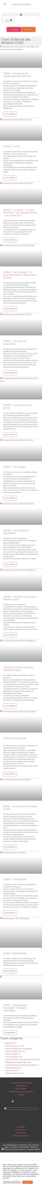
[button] (21, 14)
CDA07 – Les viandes (14, 466)
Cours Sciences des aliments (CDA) (20, 1059)
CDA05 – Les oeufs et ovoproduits (14, 342)
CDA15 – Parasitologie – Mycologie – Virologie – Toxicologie (15, 1008)
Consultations (21, 1086)
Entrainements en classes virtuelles (20, 1065)
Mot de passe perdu (21, 1136)
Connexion (21, 1130)
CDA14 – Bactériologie (14, 953)
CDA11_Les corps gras (14, 738)
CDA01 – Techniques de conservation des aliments (17, 74)
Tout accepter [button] (27, 1182)
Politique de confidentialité (20, 1147)
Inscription (21, 1127)
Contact (21, 1095)
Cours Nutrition (12, 1057)
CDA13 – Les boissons (14, 879)
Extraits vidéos (11, 1068)
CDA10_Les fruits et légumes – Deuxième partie (19, 668)
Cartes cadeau (21, 1089)
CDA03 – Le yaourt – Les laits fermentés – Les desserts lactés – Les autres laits (20, 213)
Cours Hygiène (11, 1054)
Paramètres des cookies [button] (12, 1182)
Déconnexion (21, 1133)
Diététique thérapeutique (16, 1062)
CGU (29, 1145)
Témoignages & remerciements (21, 1092)
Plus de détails (10, 114)
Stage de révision (13, 1073)
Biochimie (9, 1043)
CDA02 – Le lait (11, 146)
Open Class (10, 1070)
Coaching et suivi (12, 1046)
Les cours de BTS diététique (21, 1083)
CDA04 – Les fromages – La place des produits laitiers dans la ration (19, 275)
